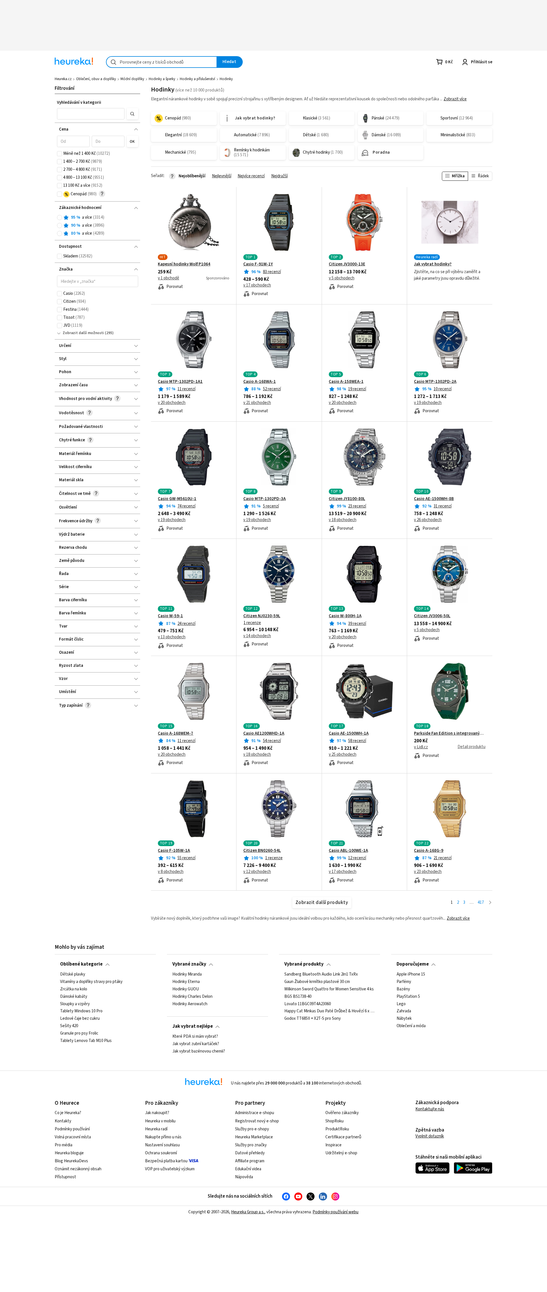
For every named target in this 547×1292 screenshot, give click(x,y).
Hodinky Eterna (186, 981)
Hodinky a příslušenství (197, 79)
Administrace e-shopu (254, 1113)
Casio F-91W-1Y (258, 264)
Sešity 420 (69, 1026)
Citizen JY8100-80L (347, 499)
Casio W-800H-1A (345, 616)
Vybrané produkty (304, 964)
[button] (91, 113)
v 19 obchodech (428, 403)
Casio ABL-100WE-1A (348, 851)
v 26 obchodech (428, 520)
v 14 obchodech (257, 636)
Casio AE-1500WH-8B (434, 499)
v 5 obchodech (341, 278)
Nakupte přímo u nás (163, 1137)
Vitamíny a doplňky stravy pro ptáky (91, 981)
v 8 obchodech (170, 872)
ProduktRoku (337, 1129)
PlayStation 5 (408, 996)
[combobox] (161, 62)
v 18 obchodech (342, 520)
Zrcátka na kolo (73, 989)
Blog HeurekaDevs (71, 1161)
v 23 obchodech (428, 872)
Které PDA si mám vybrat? (195, 1036)
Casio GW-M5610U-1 (177, 499)
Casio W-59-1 (170, 616)
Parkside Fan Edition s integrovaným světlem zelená (449, 733)
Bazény (403, 989)
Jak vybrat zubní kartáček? (195, 1044)
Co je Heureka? (68, 1113)
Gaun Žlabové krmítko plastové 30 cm (317, 981)
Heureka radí (156, 1129)
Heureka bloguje (69, 1153)
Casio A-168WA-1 (259, 382)
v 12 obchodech (257, 872)
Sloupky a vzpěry (75, 1004)
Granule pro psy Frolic (79, 1033)
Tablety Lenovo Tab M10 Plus (86, 1040)
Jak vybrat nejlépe (192, 1026)
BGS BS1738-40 (297, 996)
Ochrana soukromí (161, 1153)
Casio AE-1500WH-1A (349, 733)
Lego (401, 1004)
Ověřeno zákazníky (342, 1113)
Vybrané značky (189, 964)
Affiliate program (249, 1161)
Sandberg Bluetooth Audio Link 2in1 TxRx (321, 974)
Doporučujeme (413, 964)
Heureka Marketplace (254, 1137)
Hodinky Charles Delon (192, 996)
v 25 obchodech (342, 754)
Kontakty (63, 1121)
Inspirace (333, 1145)
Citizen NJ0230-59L (261, 616)
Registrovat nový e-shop (257, 1121)
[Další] (490, 902)
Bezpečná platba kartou (166, 1161)
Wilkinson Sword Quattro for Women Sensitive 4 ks (329, 989)
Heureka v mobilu (160, 1121)
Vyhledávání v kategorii (79, 102)
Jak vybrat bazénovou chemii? (198, 1051)
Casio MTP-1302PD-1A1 (180, 382)
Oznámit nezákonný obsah (78, 1169)
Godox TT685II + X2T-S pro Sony (312, 1018)
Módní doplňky (132, 79)
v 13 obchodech (171, 637)
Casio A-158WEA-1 (346, 382)
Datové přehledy (250, 1153)
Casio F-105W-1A (174, 851)
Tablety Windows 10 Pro (81, 1011)
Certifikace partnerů (343, 1137)
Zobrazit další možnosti (83, 333)
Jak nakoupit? (157, 1113)
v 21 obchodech (257, 403)
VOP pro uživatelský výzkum (170, 1169)
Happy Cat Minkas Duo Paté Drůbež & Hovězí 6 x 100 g (329, 1011)
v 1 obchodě (168, 278)
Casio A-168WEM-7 (175, 733)
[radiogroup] (97, 225)
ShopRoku (334, 1121)
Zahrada (404, 1011)
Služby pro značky (251, 1145)
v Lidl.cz (421, 747)
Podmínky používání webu (335, 1212)
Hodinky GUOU (185, 989)
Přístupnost (65, 1177)
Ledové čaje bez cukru (80, 1018)
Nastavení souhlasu (162, 1145)
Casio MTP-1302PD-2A (435, 382)
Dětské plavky (72, 974)
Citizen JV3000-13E (347, 264)
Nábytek (404, 1018)
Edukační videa (248, 1169)
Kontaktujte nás (429, 1109)
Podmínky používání (72, 1129)
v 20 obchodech (171, 403)
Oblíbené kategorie (81, 964)
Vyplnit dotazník (429, 1136)
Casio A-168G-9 (428, 851)
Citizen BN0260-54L (262, 851)
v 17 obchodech (257, 285)
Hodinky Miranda (187, 974)
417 (481, 902)
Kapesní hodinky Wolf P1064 (184, 264)
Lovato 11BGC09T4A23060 (307, 1004)
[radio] (59, 217)
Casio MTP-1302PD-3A (264, 499)
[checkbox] (59, 153)
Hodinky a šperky (162, 79)
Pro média (63, 1145)
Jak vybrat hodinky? (433, 264)
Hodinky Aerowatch (189, 1004)
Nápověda (244, 1177)
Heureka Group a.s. (247, 1212)
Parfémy (404, 981)
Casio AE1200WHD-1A (263, 733)
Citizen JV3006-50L (432, 616)
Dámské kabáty (73, 996)
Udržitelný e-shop (341, 1153)
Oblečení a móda (411, 1026)
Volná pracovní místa (73, 1137)
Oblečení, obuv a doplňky (96, 79)
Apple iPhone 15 (411, 974)
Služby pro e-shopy (252, 1129)
